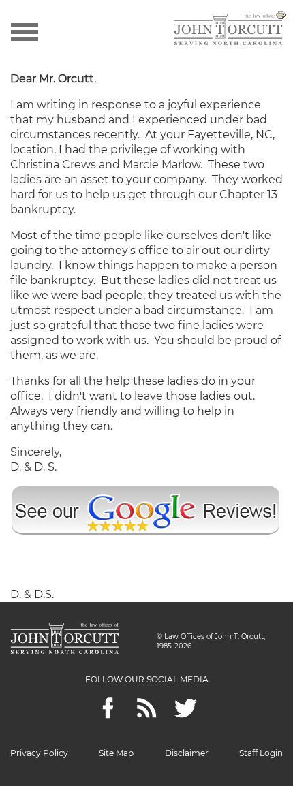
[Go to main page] (228, 31)
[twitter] (185, 708)
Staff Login (261, 753)
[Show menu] (24, 30)
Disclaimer (187, 753)
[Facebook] (108, 708)
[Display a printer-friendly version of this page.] (280, 13)
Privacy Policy (39, 753)
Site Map (116, 753)
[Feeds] (146, 708)
